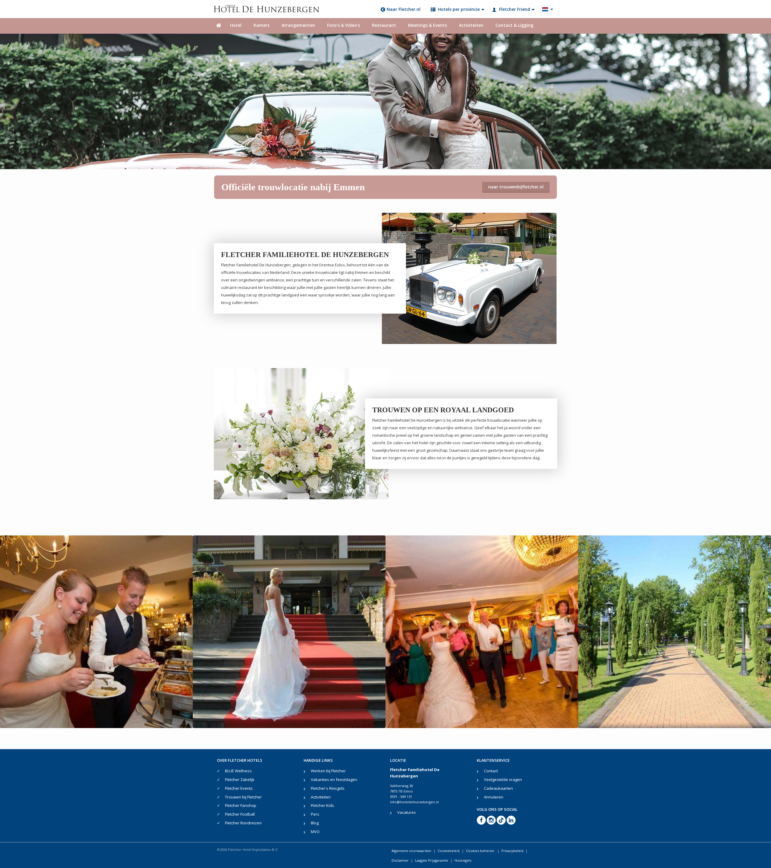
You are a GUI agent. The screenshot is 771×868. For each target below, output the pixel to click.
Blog (315, 823)
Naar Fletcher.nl (403, 9)
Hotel (236, 25)
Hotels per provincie (459, 9)
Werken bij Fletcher (328, 770)
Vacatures (406, 812)
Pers (315, 814)
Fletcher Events (239, 788)
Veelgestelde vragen (503, 779)
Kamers (262, 25)
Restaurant (384, 25)
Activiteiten (471, 25)
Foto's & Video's (343, 25)
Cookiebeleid (449, 850)
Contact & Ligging (514, 25)
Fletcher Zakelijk (239, 779)
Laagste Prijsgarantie (431, 860)
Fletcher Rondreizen (243, 823)
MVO (315, 831)
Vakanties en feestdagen (334, 779)
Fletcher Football (240, 814)
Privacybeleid (512, 850)
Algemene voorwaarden (411, 850)
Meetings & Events (427, 25)
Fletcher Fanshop (240, 805)
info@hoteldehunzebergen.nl (414, 802)
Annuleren (493, 797)
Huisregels (462, 860)
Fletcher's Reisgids (328, 788)
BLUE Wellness (238, 770)
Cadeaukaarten (498, 788)
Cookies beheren (480, 850)
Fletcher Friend (514, 9)
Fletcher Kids (322, 805)
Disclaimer (400, 860)
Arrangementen (298, 25)
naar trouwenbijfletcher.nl (516, 187)
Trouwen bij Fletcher (243, 797)
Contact (491, 770)
